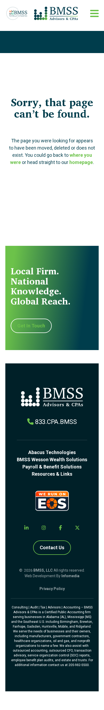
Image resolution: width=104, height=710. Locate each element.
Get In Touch (31, 325)
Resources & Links (52, 474)
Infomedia (70, 576)
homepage (81, 162)
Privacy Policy (52, 589)
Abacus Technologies (52, 452)
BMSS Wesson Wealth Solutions (52, 459)
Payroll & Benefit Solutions (52, 467)
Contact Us (52, 547)
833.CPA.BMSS (56, 422)
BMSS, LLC (43, 570)
